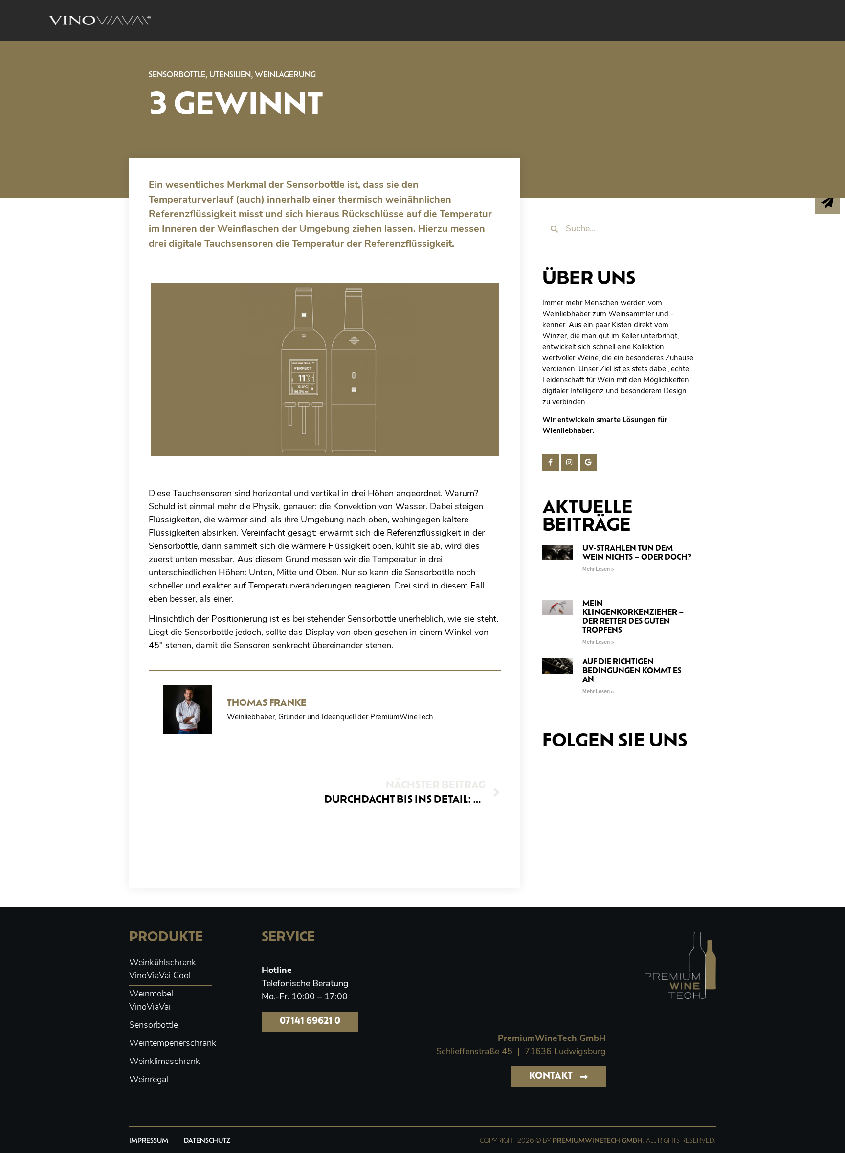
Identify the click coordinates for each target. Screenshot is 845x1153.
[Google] (588, 462)
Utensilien (230, 75)
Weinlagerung (285, 75)
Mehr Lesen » (598, 569)
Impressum (148, 1141)
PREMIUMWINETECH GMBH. (599, 1141)
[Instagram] (569, 462)
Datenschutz (207, 1141)
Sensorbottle (177, 75)
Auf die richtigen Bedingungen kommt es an (631, 671)
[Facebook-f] (550, 462)
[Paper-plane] (827, 201)
